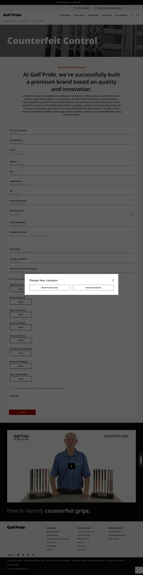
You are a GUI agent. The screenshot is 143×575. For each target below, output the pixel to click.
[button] (141, 460)
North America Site (49, 287)
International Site (93, 287)
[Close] (113, 280)
